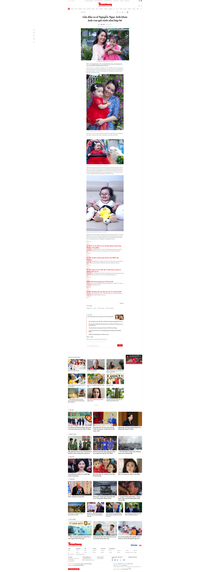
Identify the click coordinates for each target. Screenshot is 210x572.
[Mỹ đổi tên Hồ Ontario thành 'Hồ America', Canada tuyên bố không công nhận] (95, 507)
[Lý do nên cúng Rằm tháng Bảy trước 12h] (96, 378)
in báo (122, 12)
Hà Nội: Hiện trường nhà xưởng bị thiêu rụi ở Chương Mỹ (129, 452)
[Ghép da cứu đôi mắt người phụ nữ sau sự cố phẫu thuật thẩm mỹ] (105, 528)
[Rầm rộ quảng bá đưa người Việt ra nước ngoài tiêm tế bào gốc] (80, 528)
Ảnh (85, 548)
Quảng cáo (127, 0)
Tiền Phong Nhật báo (99, 0)
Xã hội (72, 8)
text (120, 12)
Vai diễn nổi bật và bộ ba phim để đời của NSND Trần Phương (103, 328)
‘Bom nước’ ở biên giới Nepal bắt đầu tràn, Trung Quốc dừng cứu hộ (104, 497)
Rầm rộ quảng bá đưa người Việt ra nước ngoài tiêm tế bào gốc (79, 537)
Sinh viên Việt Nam (108, 0)
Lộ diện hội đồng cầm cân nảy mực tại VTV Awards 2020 (104, 291)
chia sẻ (117, 12)
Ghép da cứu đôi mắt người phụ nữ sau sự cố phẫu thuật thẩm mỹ (104, 537)
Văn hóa (117, 8)
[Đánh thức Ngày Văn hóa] (76, 364)
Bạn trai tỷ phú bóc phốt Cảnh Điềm (129, 474)
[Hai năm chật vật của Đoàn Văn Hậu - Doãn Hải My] (105, 465)
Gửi (120, 345)
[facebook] (139, 1)
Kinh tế (76, 8)
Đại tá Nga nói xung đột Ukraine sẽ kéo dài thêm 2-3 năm (76, 514)
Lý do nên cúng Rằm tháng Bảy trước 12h (95, 385)
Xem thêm (141, 9)
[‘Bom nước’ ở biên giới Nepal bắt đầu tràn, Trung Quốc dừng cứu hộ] (105, 488)
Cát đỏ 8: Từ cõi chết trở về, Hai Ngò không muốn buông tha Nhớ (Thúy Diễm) (105, 331)
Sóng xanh (80, 8)
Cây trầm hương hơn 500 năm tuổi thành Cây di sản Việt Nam (114, 400)
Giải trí (121, 8)
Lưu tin (34, 36)
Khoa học (129, 8)
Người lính (110, 8)
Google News (127, 12)
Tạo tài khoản (95, 339)
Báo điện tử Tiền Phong (105, 5)
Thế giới (93, 8)
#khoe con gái (101, 308)
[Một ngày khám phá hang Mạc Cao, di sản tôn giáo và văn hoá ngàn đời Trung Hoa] (76, 393)
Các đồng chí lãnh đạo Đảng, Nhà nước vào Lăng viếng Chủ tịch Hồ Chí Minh (79, 428)
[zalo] (121, 560)
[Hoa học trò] (140, 545)
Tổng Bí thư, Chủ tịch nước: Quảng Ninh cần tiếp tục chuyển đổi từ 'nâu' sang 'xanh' (104, 429)
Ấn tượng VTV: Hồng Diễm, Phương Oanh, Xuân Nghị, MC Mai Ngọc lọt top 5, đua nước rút (106, 324)
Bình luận (34, 39)
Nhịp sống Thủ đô (71, 554)
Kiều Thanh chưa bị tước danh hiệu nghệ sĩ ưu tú (95, 400)
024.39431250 (71, 560)
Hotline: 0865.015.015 (89, 0)
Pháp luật (101, 8)
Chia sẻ (34, 33)
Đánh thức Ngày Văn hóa (73, 370)
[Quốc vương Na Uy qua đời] (80, 488)
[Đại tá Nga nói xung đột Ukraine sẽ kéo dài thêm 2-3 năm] (76, 507)
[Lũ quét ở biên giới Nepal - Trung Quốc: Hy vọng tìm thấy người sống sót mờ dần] (130, 488)
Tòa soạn (121, 0)
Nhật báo (78, 548)
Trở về (34, 42)
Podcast (94, 548)
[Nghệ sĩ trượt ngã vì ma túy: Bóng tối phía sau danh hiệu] (115, 364)
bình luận (125, 12)
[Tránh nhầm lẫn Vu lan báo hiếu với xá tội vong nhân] (76, 378)
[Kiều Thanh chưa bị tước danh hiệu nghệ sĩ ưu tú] (96, 393)
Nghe (34, 30)
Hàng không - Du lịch (129, 552)
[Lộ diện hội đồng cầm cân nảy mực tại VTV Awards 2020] (119, 317)
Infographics (112, 548)
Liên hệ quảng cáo (87, 557)
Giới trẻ (97, 8)
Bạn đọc (118, 552)
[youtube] (141, 1)
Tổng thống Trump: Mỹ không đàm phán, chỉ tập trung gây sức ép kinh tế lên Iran (114, 515)
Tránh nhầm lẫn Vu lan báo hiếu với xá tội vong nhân (76, 385)
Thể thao (105, 8)
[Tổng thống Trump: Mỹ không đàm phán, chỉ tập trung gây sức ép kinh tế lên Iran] (114, 507)
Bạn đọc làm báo (74, 569)
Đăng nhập (88, 339)
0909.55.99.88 (86, 558)
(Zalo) (91, 558)
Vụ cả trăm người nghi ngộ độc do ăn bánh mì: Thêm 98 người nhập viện (129, 537)
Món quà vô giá (109, 385)
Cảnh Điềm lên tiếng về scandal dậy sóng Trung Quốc (79, 475)
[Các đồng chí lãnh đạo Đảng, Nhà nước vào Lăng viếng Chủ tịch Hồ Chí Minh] (80, 419)
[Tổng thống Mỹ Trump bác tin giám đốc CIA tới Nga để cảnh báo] (133, 507)
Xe (68, 552)
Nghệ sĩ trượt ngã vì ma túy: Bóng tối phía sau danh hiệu (114, 371)
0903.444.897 (100, 558)
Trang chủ (69, 9)
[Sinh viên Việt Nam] (134, 545)
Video (138, 8)
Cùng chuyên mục (74, 357)
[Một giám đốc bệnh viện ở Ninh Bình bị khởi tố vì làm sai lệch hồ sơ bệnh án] (80, 443)
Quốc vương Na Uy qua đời (76, 496)
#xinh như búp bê (110, 308)
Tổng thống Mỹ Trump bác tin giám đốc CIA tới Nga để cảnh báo (133, 514)
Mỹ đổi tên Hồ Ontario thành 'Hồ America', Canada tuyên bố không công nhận (94, 515)
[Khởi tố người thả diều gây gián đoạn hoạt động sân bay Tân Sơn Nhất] (105, 443)
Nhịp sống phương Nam (80, 554)
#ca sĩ (95, 308)
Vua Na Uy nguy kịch (92, 370)
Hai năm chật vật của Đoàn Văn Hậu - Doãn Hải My (104, 475)
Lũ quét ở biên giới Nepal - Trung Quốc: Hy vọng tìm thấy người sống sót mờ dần (129, 498)
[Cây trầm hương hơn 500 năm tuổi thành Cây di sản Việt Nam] (115, 393)
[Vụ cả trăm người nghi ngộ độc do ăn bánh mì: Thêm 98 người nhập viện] (130, 528)
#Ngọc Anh (89, 308)
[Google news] (124, 560)
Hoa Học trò (115, 0)
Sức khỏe (88, 8)
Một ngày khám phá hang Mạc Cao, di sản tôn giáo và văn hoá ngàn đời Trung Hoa (76, 401)
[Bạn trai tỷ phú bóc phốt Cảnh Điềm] (130, 465)
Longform (103, 548)
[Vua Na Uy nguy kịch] (96, 364)
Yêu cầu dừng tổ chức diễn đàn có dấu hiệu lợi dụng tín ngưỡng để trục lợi (105, 321)
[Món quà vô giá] (115, 378)
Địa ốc (84, 8)
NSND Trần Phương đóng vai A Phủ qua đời (99, 281)
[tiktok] (118, 560)
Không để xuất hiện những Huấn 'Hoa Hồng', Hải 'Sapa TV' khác (129, 428)
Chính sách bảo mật (132, 557)
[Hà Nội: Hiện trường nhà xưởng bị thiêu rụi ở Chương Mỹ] (130, 443)
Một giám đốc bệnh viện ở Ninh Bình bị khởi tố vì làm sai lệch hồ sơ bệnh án (80, 452)
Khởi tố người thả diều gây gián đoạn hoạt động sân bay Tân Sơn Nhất (104, 452)
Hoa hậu (133, 8)
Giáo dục (124, 8)
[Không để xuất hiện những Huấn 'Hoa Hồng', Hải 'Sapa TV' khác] (130, 419)
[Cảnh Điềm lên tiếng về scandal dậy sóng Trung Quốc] (80, 465)
